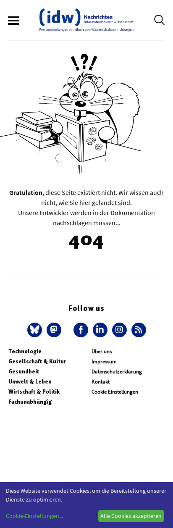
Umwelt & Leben (30, 382)
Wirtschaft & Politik (34, 392)
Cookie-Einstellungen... (34, 516)
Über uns (102, 351)
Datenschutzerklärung (117, 371)
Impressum (104, 361)
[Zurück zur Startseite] (86, 20)
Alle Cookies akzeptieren (131, 516)
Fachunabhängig (30, 402)
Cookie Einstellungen (115, 391)
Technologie (25, 351)
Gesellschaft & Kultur (37, 361)
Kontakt (101, 381)
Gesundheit (23, 372)
